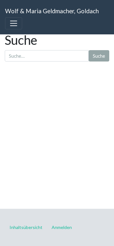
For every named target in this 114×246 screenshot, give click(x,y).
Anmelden (62, 227)
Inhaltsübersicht (26, 227)
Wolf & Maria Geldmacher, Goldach (52, 11)
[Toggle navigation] (13, 23)
